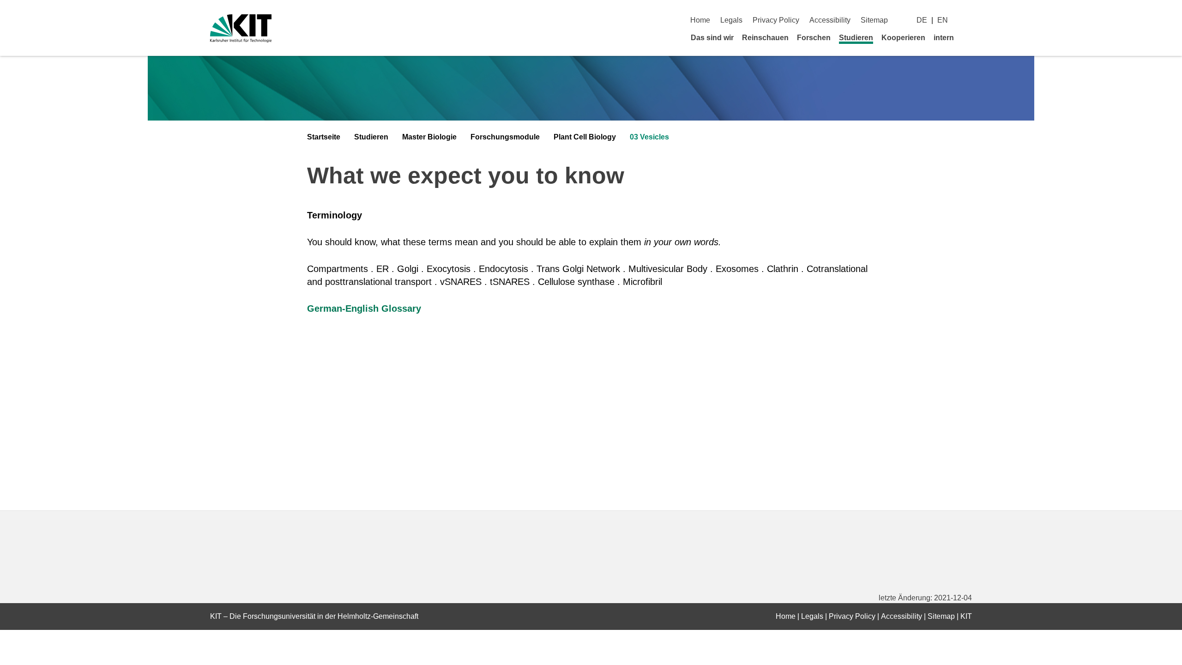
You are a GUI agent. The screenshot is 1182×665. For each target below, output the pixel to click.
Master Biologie (429, 137)
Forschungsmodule (505, 137)
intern (944, 38)
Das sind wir (712, 38)
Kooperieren (903, 38)
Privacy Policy (776, 20)
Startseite (323, 137)
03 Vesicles (649, 137)
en (942, 20)
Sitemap (874, 20)
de (922, 20)
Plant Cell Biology (585, 137)
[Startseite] (968, 37)
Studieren (856, 38)
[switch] (968, 20)
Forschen (814, 38)
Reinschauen (765, 38)
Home (700, 20)
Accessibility (829, 20)
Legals (731, 20)
